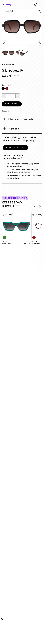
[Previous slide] (36, 206)
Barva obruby (7, 85)
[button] (36, 4)
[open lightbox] (39, 11)
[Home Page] (7, 5)
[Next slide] (40, 206)
